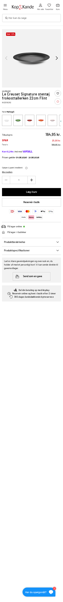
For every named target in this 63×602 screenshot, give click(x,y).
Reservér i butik (31, 202)
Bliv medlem (7, 172)
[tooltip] (58, 101)
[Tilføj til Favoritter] (58, 93)
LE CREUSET (6, 91)
